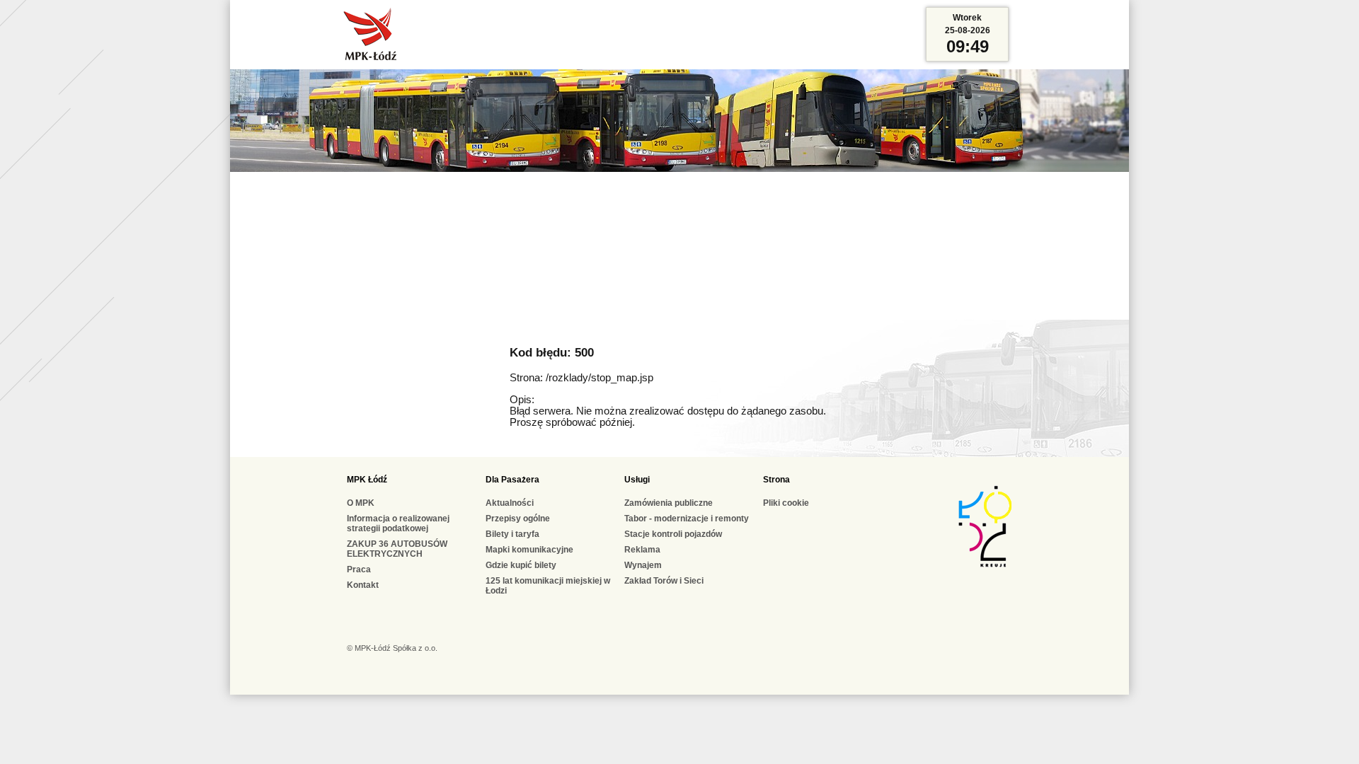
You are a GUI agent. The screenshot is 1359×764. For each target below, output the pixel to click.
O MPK (360, 503)
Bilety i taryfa (512, 534)
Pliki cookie (786, 503)
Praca (359, 569)
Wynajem (643, 565)
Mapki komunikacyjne (529, 550)
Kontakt (363, 585)
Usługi (637, 480)
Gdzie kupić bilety (521, 565)
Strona (776, 480)
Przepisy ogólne (518, 518)
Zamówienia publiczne (668, 503)
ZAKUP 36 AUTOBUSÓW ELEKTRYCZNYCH (397, 549)
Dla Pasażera (512, 480)
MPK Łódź (367, 480)
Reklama (642, 550)
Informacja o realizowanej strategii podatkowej (398, 523)
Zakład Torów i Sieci (664, 581)
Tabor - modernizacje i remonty (686, 518)
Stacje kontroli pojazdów (673, 534)
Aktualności (510, 503)
